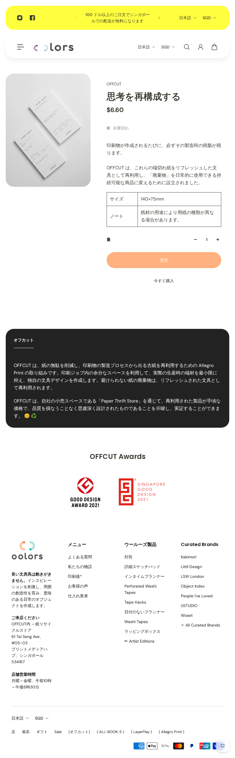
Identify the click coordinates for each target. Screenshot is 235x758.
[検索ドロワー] (187, 47)
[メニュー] (20, 47)
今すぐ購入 (164, 280)
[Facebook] (32, 17)
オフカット (24, 340)
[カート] (214, 47)
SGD (207, 17)
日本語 (185, 17)
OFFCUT (114, 84)
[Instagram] (19, 17)
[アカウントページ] (200, 47)
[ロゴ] (54, 47)
